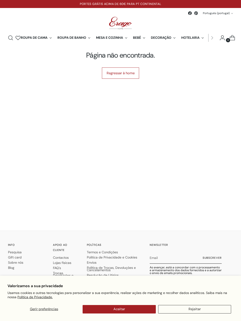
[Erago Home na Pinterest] (196, 13)
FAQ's (57, 268)
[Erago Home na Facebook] (190, 13)
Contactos (61, 257)
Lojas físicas (62, 263)
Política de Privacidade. (35, 297)
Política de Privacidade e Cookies (112, 257)
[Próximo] (212, 38)
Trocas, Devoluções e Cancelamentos (65, 275)
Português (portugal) (216, 13)
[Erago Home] (120, 23)
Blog (11, 268)
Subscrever (212, 258)
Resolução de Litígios (103, 275)
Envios (91, 262)
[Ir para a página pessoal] (220, 38)
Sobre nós (15, 262)
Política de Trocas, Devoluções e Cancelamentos (111, 269)
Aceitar (119, 309)
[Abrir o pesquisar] (10, 38)
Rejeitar (195, 309)
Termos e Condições (102, 252)
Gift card (15, 257)
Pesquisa (15, 252)
